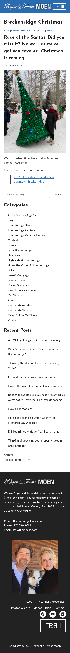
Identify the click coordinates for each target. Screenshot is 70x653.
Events (15, 30)
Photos (51, 30)
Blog (7, 30)
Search (58, 194)
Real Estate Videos (19, 310)
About (29, 601)
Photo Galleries (20, 608)
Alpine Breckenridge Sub (22, 215)
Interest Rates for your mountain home (32, 377)
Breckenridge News (20, 225)
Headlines (14, 255)
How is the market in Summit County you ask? (35, 386)
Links (11, 270)
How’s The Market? (20, 409)
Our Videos (15, 295)
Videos (12, 320)
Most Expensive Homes (22, 290)
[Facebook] (43, 614)
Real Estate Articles (20, 305)
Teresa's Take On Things (23, 315)
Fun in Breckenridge (33, 30)
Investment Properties (50, 601)
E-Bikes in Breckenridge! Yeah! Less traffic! (34, 431)
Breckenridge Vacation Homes (26, 235)
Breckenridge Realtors (21, 230)
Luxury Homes (16, 280)
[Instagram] (62, 614)
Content (13, 240)
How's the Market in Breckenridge (28, 265)
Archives (9, 454)
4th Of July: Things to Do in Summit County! (34, 340)
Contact (59, 608)
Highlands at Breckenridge (24, 260)
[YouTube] (52, 614)
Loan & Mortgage (18, 275)
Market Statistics (18, 285)
